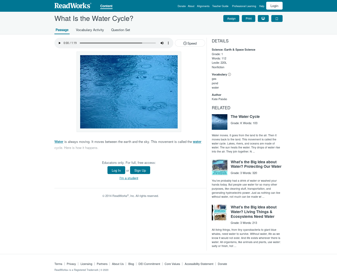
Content (106, 6)
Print (249, 18)
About (191, 6)
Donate (182, 6)
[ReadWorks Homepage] (72, 5)
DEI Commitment (149, 264)
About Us (118, 264)
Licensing (86, 264)
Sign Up (140, 170)
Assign (231, 18)
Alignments (203, 6)
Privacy (71, 264)
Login (274, 5)
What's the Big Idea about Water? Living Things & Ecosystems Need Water (254, 211)
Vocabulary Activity (90, 29)
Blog (131, 264)
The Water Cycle (245, 116)
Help (261, 6)
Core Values (172, 264)
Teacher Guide (220, 6)
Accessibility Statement (199, 264)
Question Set (120, 29)
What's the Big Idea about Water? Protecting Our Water (256, 164)
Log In (116, 170)
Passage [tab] (62, 29)
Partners (102, 264)
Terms (58, 264)
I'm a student (129, 177)
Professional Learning (244, 6)
